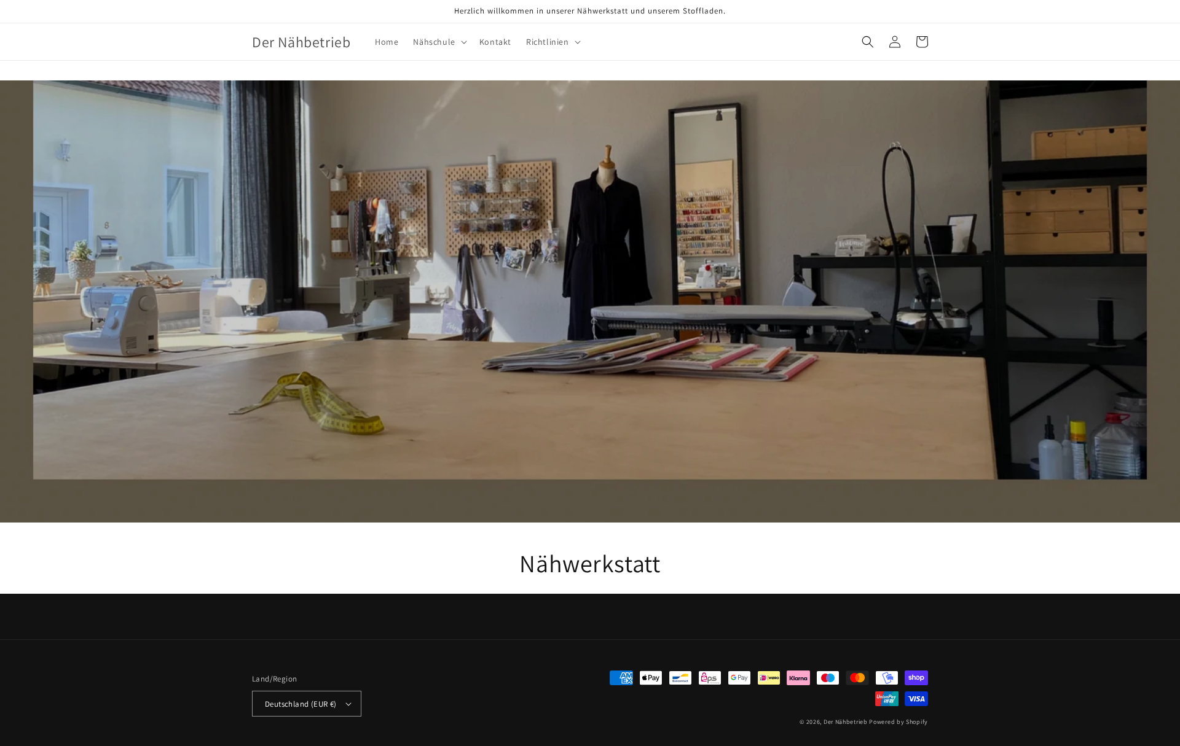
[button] (438, 42)
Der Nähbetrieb (846, 722)
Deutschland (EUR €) (301, 704)
